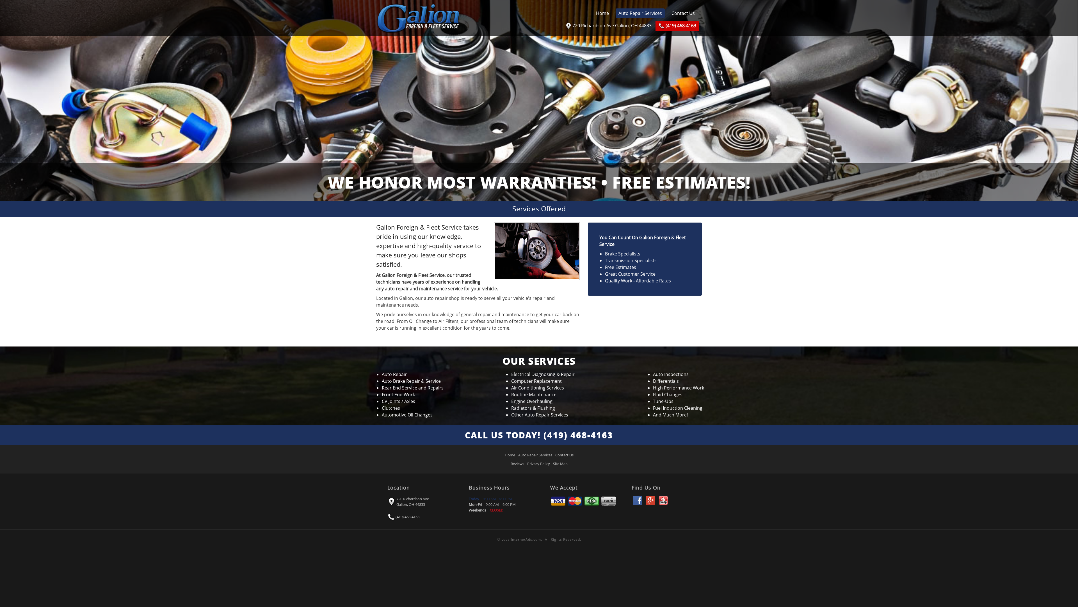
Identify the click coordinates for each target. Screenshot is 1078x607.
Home (602, 13)
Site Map (560, 463)
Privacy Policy (538, 463)
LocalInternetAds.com (521, 539)
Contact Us (683, 13)
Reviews (517, 463)
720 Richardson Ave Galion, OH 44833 (412, 501)
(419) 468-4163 (407, 516)
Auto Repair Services (640, 13)
